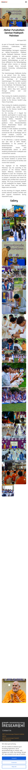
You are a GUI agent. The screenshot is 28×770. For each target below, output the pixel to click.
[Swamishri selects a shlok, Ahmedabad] (14, 666)
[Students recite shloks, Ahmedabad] (8, 575)
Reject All (14, 766)
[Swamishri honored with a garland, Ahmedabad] (8, 709)
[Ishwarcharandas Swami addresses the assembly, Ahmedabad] (20, 563)
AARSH (4, 736)
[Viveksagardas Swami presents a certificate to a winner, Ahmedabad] (14, 593)
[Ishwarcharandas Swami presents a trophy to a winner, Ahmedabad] (20, 575)
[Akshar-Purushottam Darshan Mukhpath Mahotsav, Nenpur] (8, 211)
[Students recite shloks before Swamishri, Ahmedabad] (20, 636)
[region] (14, 755)
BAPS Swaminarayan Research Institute (13, 734)
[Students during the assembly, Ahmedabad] (8, 563)
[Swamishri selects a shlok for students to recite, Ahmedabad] (8, 648)
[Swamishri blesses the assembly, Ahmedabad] (14, 691)
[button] (26, 2)
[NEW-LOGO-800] (4, 2)
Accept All (14, 758)
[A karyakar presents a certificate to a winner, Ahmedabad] (14, 618)
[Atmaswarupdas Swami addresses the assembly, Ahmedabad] (14, 545)
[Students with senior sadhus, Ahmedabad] (8, 636)
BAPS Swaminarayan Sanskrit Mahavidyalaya (10, 739)
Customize (14, 762)
